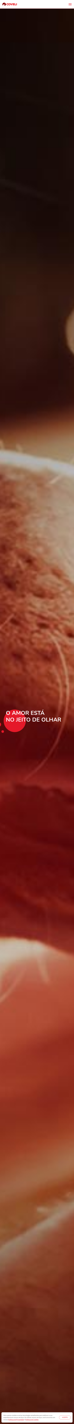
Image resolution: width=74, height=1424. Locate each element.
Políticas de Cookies (32, 1419)
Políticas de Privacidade (16, 1419)
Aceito (65, 1417)
